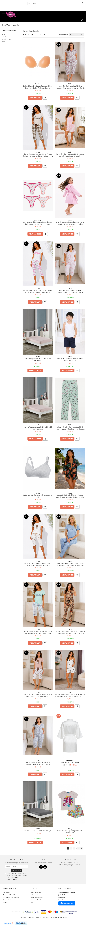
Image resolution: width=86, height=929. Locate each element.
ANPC (32, 902)
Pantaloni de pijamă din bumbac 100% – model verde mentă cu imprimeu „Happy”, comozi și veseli (70, 428)
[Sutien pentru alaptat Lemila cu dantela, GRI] (38, 468)
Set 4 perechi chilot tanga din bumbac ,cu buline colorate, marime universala (37, 223)
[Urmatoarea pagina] (81, 848)
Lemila (38, 493)
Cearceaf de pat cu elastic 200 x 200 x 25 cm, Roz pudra (37, 428)
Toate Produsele (13, 25)
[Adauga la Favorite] (44, 98)
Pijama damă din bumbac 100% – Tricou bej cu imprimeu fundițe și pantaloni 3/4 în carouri (37, 155)
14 (78, 848)
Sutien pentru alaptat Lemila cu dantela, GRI (37, 496)
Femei (3, 34)
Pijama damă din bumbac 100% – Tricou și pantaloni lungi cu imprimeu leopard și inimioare (70, 632)
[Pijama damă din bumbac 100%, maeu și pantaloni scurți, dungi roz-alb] (70, 127)
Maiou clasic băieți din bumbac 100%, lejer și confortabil (70, 360)
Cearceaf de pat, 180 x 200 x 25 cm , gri (37, 831)
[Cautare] (82, 3)
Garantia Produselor (37, 897)
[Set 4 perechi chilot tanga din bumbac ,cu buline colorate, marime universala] (38, 195)
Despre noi (6, 892)
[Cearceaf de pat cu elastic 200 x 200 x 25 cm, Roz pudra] (38, 400)
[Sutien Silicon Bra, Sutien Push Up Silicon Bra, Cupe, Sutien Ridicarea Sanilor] (38, 62)
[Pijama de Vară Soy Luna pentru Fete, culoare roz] (70, 804)
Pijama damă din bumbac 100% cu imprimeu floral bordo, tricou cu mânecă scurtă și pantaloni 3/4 (70, 87)
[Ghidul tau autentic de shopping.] (8, 923)
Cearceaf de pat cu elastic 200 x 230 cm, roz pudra (38, 360)
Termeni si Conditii (9, 895)
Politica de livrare (8, 900)
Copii (3, 41)
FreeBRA (37, 84)
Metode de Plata (36, 892)
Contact (5, 902)
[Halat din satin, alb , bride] (70, 735)
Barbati (4, 37)
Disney (70, 829)
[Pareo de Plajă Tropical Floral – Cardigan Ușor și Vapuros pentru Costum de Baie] (70, 468)
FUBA (70, 493)
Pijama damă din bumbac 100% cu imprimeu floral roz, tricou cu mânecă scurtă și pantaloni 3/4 (70, 291)
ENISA (70, 84)
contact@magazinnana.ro (70, 865)
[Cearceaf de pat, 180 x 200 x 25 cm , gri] (38, 804)
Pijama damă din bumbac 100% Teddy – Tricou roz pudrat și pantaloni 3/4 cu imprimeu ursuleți (38, 695)
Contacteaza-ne (68, 903)
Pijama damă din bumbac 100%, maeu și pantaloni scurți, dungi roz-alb (70, 155)
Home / (4, 25)
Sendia (70, 220)
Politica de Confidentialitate (13, 878)
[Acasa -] (12, 14)
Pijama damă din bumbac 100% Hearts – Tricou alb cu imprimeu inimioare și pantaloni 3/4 (37, 291)
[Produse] (3, 13)
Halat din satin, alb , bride (70, 762)
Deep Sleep (37, 220)
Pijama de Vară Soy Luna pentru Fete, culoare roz (70, 832)
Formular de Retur (36, 900)
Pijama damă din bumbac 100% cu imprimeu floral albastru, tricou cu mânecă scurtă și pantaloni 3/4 (37, 763)
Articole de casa (6, 39)
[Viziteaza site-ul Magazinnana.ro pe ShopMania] (21, 923)
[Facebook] (41, 867)
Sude (69, 152)
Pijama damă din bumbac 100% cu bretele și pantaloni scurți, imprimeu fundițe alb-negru (70, 695)
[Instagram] (45, 867)
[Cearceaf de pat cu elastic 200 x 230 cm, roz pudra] (38, 332)
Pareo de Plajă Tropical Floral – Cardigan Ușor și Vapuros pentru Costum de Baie (70, 496)
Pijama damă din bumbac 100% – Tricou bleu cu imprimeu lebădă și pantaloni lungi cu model (70, 564)
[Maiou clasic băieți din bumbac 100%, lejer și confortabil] (70, 331)
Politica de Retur (36, 895)
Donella (70, 356)
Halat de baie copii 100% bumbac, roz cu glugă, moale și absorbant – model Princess (70, 223)
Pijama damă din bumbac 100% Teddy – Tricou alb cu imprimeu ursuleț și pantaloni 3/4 (38, 564)
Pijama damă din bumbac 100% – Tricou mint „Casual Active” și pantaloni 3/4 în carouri (37, 632)
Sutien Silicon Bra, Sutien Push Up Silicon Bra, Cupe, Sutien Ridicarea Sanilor (37, 87)
